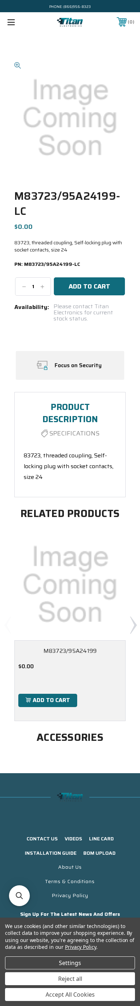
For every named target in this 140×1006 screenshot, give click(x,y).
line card (101, 839)
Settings (70, 963)
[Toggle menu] (20, 22)
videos (73, 839)
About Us (70, 867)
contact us (42, 839)
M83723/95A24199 (70, 650)
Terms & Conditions (70, 881)
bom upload (99, 853)
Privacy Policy (70, 895)
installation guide (50, 853)
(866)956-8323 (77, 6)
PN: (47, 264)
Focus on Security (78, 365)
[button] (19, 895)
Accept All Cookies (70, 994)
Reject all (70, 979)
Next (133, 625)
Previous (7, 625)
